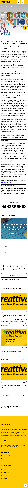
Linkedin (5, 469)
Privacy (3, 459)
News (7, 6)
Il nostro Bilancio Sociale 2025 (11, 351)
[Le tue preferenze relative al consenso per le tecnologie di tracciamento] (25, 485)
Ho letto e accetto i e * (13, 266)
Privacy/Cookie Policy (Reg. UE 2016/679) (12, 266)
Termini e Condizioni (16, 265)
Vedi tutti (22, 292)
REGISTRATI (14, 275)
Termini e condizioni (6, 456)
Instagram (6, 475)
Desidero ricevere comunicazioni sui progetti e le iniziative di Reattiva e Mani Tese (14, 269)
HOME (2, 6)
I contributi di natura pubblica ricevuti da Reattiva (13, 316)
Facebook (6, 472)
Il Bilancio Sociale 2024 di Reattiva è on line (13, 386)
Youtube (5, 478)
